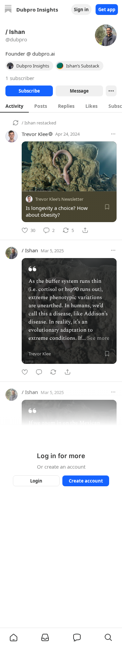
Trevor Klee (35, 134)
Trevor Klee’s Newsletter (59, 199)
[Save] (107, 206)
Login (36, 481)
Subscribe (29, 91)
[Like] (24, 372)
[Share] (85, 230)
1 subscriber (19, 78)
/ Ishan (29, 123)
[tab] (14, 106)
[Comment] (39, 372)
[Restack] (53, 372)
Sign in (81, 9)
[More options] (113, 134)
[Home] (8, 10)
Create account (86, 481)
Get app (106, 9)
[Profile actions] (111, 90)
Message (79, 91)
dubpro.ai (43, 53)
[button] (13, 637)
